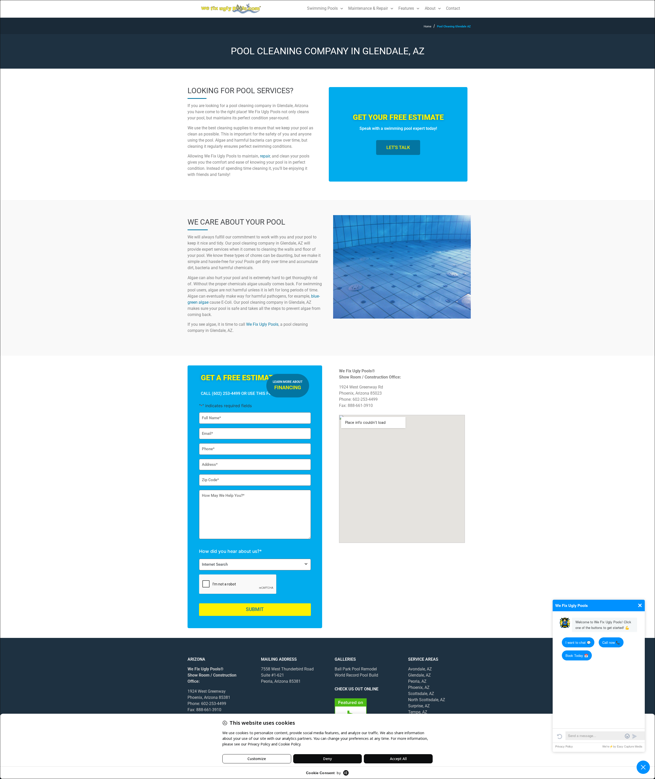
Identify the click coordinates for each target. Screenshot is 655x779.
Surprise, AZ (419, 705)
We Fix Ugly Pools (262, 324)
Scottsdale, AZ (421, 693)
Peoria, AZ (417, 681)
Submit (255, 609)
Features (406, 8)
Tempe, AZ (417, 712)
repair (265, 156)
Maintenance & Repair (368, 8)
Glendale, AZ (419, 675)
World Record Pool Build (356, 675)
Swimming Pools (322, 8)
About (430, 8)
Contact (453, 8)
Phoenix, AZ (419, 687)
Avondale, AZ (420, 669)
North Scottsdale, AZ (426, 699)
